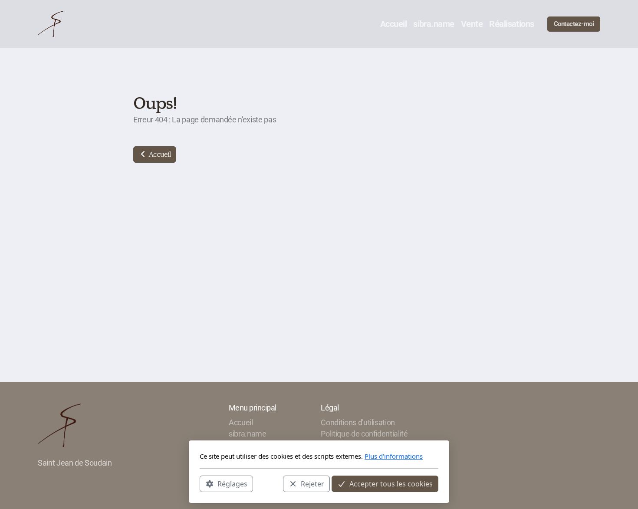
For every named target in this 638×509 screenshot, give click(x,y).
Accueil (159, 154)
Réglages (232, 483)
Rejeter (312, 483)
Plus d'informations (394, 456)
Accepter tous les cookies (391, 483)
